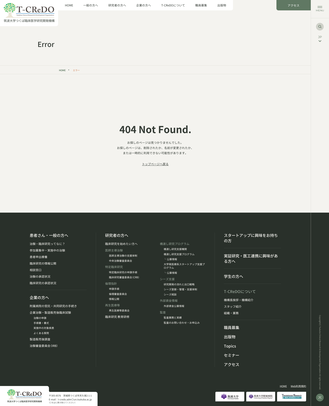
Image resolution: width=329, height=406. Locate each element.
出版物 (221, 5)
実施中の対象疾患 (44, 328)
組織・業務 (231, 313)
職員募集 (201, 5)
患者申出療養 (38, 257)
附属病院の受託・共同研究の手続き (53, 306)
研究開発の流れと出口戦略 (179, 284)
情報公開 (114, 299)
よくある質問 (41, 333)
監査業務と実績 (173, 317)
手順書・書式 (41, 323)
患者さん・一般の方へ (49, 235)
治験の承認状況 (40, 276)
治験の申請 (40, 318)
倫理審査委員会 (118, 294)
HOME (69, 5)
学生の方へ (233, 276)
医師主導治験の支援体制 (123, 255)
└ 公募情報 (170, 259)
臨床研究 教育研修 (117, 317)
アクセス (293, 5)
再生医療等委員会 (119, 310)
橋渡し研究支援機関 (175, 249)
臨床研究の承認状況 (43, 283)
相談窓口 (36, 270)
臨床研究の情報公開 (43, 263)
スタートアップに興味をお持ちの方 (251, 237)
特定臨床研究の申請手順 (123, 272)
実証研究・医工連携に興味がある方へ (251, 258)
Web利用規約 (298, 386)
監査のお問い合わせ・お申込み (182, 322)
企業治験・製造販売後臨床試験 (50, 312)
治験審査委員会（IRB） (44, 346)
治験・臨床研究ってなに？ (47, 244)
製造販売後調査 (40, 339)
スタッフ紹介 (233, 306)
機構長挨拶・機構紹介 (238, 300)
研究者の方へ (117, 5)
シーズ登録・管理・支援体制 (180, 289)
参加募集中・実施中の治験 (47, 250)
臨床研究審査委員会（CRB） (124, 277)
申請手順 (114, 288)
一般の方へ (90, 5)
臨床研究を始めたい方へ (121, 244)
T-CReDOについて (173, 5)
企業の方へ (143, 5)
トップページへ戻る (155, 164)
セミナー (231, 355)
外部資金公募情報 (174, 306)
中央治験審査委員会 (120, 260)
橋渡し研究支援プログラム (179, 254)
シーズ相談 (170, 294)
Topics (230, 346)
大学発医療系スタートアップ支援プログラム (184, 265)
